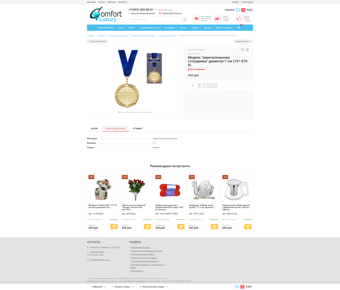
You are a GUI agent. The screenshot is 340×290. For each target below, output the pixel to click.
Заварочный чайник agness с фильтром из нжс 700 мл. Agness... (236, 207)
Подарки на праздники (118, 35)
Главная (90, 35)
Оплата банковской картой (142, 254)
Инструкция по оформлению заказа (146, 251)
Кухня (131, 27)
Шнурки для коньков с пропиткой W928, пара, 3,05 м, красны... (169, 207)
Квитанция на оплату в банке (144, 258)
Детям (207, 27)
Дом (120, 27)
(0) (101, 220)
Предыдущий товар (98, 41)
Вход (236, 2)
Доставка (91, 2)
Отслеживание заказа (140, 247)
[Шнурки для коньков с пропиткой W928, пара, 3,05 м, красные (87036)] (170, 189)
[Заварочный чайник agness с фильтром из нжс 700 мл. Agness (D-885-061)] (237, 189)
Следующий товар (242, 41)
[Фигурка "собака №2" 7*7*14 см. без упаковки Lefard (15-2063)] (103, 189)
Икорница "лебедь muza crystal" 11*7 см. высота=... (202, 206)
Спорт (183, 27)
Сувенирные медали (168, 35)
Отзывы (138, 128)
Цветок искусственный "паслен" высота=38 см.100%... (133, 207)
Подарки (101, 35)
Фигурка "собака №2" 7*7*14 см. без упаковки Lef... (102, 206)
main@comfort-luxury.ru (172, 13)
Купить (212, 85)
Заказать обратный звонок (143, 13)
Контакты (122, 2)
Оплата (101, 2)
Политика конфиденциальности (145, 261)
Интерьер (170, 27)
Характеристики (115, 128)
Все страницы (137, 271)
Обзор (94, 128)
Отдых (195, 27)
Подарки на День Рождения (143, 35)
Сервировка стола (149, 27)
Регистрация (247, 2)
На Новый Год (105, 27)
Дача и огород (223, 27)
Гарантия (111, 2)
